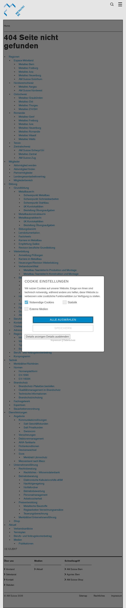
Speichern (63, 328)
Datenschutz (69, 340)
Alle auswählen (63, 319)
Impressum (56, 340)
